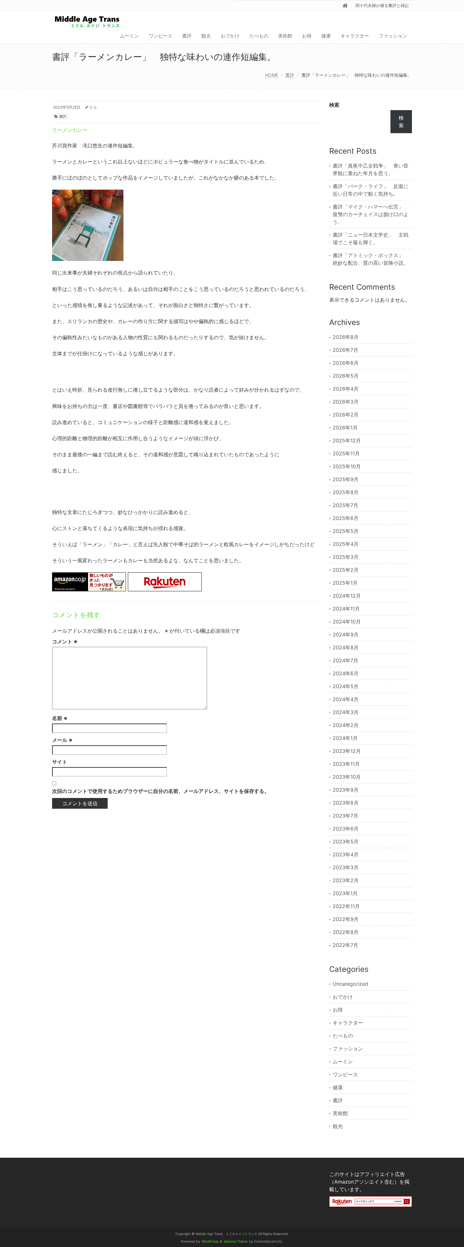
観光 (206, 36)
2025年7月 (345, 505)
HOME (271, 75)
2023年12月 (347, 751)
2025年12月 (347, 440)
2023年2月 (346, 880)
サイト (59, 762)
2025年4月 (346, 544)
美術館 (285, 36)
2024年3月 (346, 712)
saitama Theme (235, 1241)
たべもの (258, 36)
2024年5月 (346, 686)
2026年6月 (346, 363)
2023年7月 (345, 816)
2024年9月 (346, 634)
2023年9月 (346, 790)
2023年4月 (346, 854)
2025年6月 (346, 518)
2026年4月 (346, 389)
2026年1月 (345, 427)
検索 (334, 105)
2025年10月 (347, 466)
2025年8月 (346, 492)
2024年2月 (346, 725)
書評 (187, 36)
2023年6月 (346, 828)
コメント (65, 641)
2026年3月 (346, 402)
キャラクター (355, 36)
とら (93, 107)
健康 (326, 36)
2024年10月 (347, 621)
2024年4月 (346, 699)
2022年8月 (346, 932)
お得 (307, 36)
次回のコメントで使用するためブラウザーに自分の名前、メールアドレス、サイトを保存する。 (160, 791)
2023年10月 (347, 777)
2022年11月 (346, 906)
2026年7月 (345, 350)
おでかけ (230, 36)
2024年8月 (346, 647)
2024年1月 (345, 738)
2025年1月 (345, 583)
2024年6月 (346, 673)
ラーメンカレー (69, 130)
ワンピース (160, 36)
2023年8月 (346, 803)
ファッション (393, 36)
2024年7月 (345, 660)
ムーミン (129, 36)
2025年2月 (346, 570)
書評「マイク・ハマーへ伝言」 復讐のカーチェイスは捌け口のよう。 (370, 214)
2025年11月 (346, 453)
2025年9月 (346, 479)
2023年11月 (346, 764)
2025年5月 (346, 531)
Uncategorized (350, 984)
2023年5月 (346, 841)
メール (62, 740)
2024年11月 (346, 609)
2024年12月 (347, 596)
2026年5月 (346, 376)
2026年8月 (346, 337)
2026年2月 (346, 414)
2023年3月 (346, 867)
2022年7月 (345, 945)
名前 (60, 718)
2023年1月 (345, 893)
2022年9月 (346, 919)
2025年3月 (346, 557)
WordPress (210, 1241)
